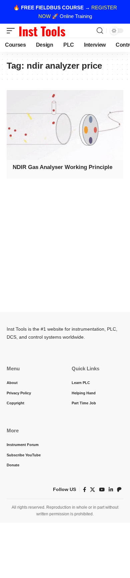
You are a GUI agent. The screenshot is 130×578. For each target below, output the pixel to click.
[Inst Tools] (42, 31)
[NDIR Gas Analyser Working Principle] (65, 125)
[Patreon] (119, 489)
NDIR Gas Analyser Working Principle (62, 167)
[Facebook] (84, 489)
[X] (92, 489)
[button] (12, 31)
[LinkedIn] (111, 489)
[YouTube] (101, 489)
